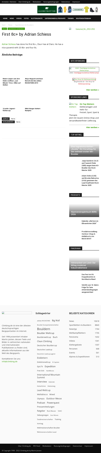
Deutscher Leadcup (44, 349)
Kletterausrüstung (84, 84)
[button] (96, 18)
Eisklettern (42, 358)
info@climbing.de (9, 361)
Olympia (40, 398)
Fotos (26, 18)
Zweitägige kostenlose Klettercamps (86, 73)
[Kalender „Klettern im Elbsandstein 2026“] (74, 224)
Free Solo (40, 370)
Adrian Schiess (9, 44)
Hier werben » (92, 90)
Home (5, 18)
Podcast (41, 402)
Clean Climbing (44, 341)
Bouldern (43, 329)
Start (3, 25)
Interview (42, 381)
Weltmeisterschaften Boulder (48, 428)
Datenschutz (65, 2)
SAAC (60, 411)
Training (58, 419)
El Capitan (55, 362)
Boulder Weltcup (45, 333)
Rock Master (51, 411)
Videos (19, 18)
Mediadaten (37, 2)
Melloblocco (42, 394)
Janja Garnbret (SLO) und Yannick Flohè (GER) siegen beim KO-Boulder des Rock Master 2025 (90, 165)
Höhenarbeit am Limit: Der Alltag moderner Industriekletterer (83, 265)
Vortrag (40, 423)
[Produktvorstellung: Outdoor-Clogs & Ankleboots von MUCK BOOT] (74, 234)
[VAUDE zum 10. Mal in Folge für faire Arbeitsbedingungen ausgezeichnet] (74, 288)
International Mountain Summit (48, 376)
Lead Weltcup (43, 390)
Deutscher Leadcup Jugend (46, 354)
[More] (67, 133)
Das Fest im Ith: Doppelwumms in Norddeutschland (88, 276)
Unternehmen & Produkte (55, 18)
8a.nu (13, 119)
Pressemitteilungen (45, 406)
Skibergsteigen (43, 415)
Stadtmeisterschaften (45, 419)
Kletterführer (41, 386)
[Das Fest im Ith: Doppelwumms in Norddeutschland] (74, 277)
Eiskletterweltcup (43, 362)
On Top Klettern (87, 104)
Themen (71, 18)
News (12, 18)
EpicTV (40, 366)
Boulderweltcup (44, 337)
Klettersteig (51, 386)
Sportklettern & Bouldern (16, 29)
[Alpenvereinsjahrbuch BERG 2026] (84, 208)
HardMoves (50, 371)
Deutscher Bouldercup (47, 345)
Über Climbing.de (24, 2)
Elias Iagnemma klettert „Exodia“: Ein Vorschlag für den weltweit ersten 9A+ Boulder (83, 150)
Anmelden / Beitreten (9, 2)
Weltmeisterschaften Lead (46, 432)
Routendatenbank (83, 18)
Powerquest (53, 402)
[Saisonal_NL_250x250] (84, 43)
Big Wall (56, 320)
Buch (55, 337)
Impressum (76, 2)
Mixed (52, 394)
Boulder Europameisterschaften (48, 325)
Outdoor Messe (54, 398)
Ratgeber (41, 410)
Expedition (50, 366)
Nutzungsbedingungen (51, 2)
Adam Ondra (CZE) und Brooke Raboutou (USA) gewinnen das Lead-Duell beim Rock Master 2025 (90, 180)
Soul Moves (54, 415)
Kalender (52, 382)
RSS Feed (36, 446)
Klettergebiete (36, 18)
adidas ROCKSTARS (43, 321)
